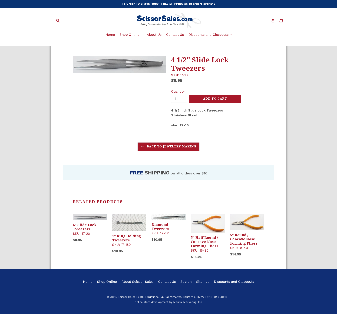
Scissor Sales (127, 297)
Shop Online (132, 34)
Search (186, 282)
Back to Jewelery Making (171, 146)
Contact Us (175, 35)
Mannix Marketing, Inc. (188, 302)
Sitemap (202, 282)
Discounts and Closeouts (211, 34)
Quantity (178, 91)
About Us (154, 35)
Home (110, 35)
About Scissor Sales (137, 282)
